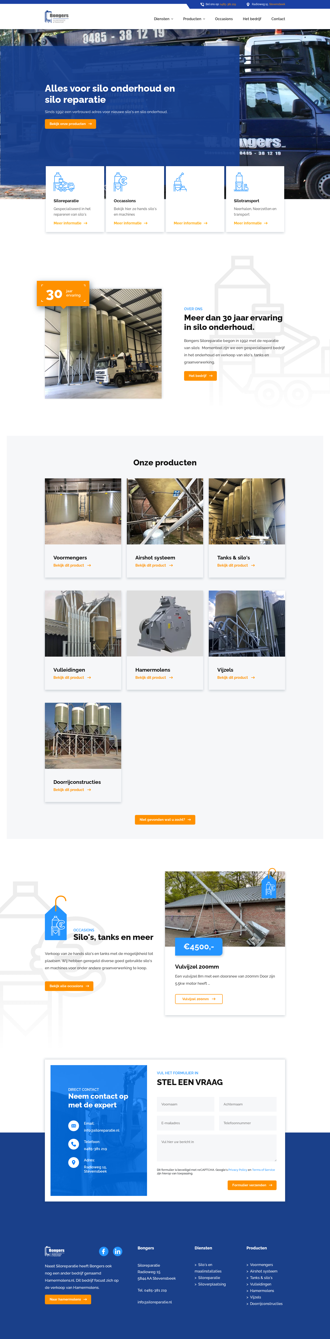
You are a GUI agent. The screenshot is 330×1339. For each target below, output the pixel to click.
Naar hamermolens (65, 1299)
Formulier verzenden (249, 1185)
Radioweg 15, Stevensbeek (95, 1169)
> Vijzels (253, 1297)
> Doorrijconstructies (264, 1304)
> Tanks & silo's (259, 1278)
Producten (192, 19)
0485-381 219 (228, 4)
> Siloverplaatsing (210, 1284)
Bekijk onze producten (68, 124)
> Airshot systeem (261, 1271)
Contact (278, 19)
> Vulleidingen (258, 1284)
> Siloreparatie (207, 1278)
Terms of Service (263, 1169)
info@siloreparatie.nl (101, 1130)
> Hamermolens (260, 1291)
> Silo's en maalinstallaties (208, 1268)
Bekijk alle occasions (66, 986)
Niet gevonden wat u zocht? (162, 820)
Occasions (224, 19)
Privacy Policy (237, 1169)
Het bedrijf (252, 19)
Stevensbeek (277, 4)
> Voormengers (259, 1265)
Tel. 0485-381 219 (152, 1290)
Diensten (161, 19)
